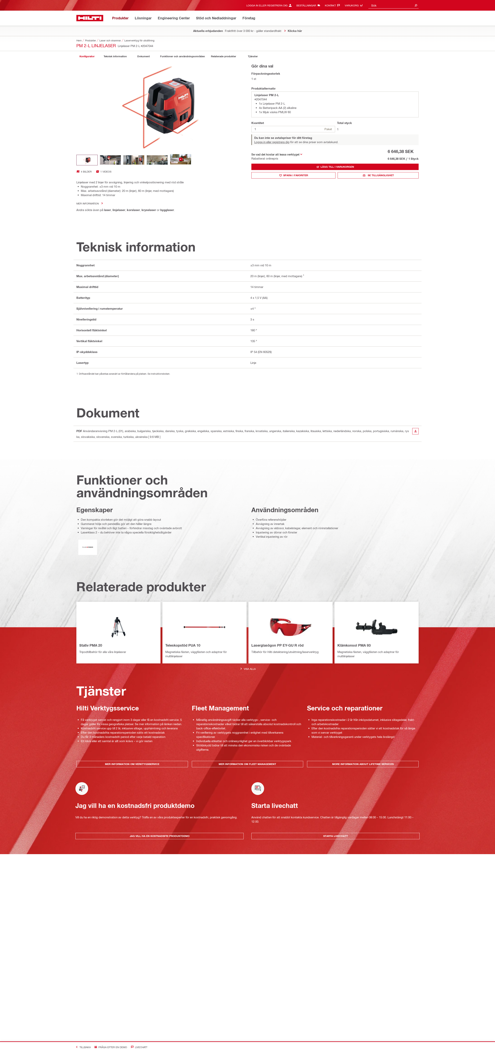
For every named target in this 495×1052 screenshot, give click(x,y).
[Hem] (89, 18)
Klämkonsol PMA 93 (354, 645)
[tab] (87, 56)
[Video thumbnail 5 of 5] (180, 160)
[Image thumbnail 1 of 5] (87, 160)
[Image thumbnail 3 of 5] (133, 160)
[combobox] (393, 5)
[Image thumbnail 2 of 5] (110, 160)
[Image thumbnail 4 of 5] (157, 160)
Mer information (87, 203)
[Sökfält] (416, 5)
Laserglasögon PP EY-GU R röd (277, 645)
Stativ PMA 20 (90, 645)
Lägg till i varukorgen (337, 166)
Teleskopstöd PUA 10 (182, 645)
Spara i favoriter (295, 175)
